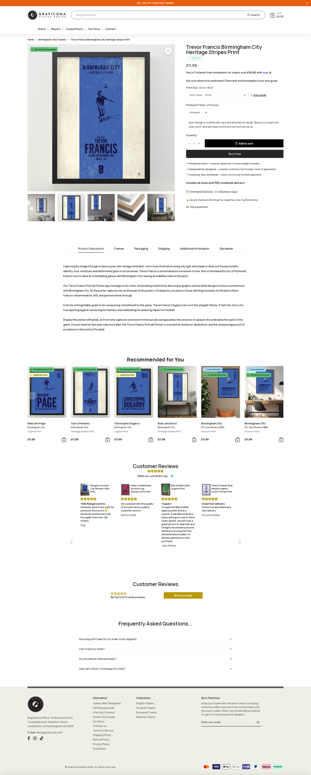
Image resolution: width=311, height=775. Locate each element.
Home (31, 39)
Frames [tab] (119, 248)
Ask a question (199, 207)
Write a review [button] (183, 595)
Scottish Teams (145, 708)
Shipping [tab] (164, 248)
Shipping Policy (102, 735)
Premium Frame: (202, 105)
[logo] (47, 15)
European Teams (146, 712)
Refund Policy (101, 739)
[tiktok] (41, 738)
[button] (278, 396)
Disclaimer (99, 748)
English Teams (145, 703)
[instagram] (35, 738)
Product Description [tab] (91, 248)
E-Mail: (32, 732)
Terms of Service (103, 730)
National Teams (145, 717)
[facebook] (29, 738)
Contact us (100, 726)
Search (255, 15)
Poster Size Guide (104, 717)
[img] (155, 471)
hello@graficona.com (49, 732)
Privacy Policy (101, 744)
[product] (168, 51)
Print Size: (199, 87)
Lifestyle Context (104, 712)
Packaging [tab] (141, 248)
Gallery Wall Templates (107, 703)
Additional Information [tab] (194, 248)
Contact (110, 29)
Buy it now (235, 154)
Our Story (94, 29)
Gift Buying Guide (103, 708)
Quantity (191, 135)
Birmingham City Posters (52, 39)
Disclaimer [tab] (226, 248)
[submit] (258, 722)
